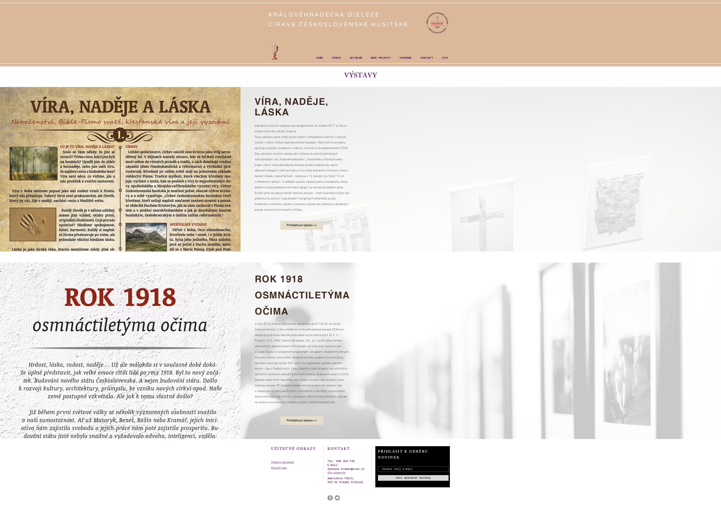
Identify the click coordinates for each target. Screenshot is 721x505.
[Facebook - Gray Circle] (330, 497)
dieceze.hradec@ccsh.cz (345, 468)
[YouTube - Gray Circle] (337, 497)
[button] (336, 58)
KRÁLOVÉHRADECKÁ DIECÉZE (325, 14)
